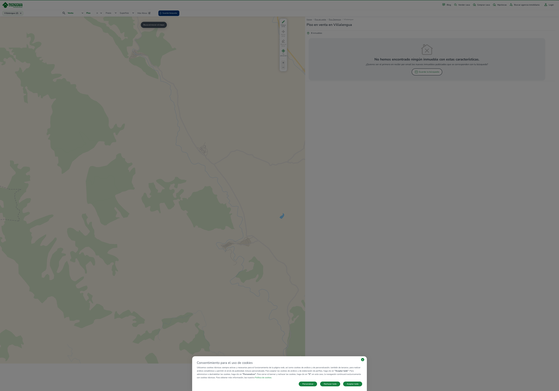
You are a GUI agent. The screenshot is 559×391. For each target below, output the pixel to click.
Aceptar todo (353, 384)
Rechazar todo (330, 384)
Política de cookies (263, 377)
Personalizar (307, 384)
